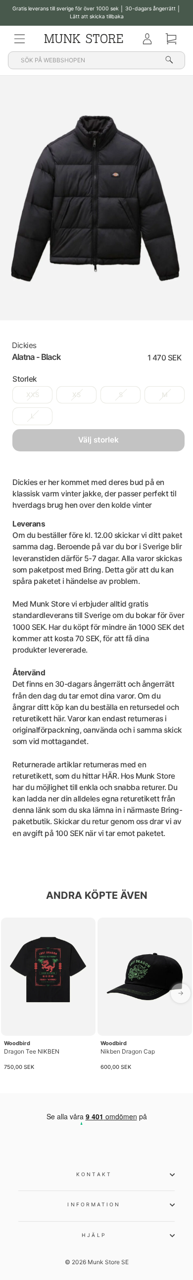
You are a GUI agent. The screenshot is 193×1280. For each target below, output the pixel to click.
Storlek (24, 379)
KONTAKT (94, 1174)
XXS (32, 394)
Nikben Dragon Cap (127, 1051)
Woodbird (17, 1043)
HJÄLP (94, 1235)
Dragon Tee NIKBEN (31, 1051)
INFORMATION (93, 1204)
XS (76, 394)
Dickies (24, 345)
